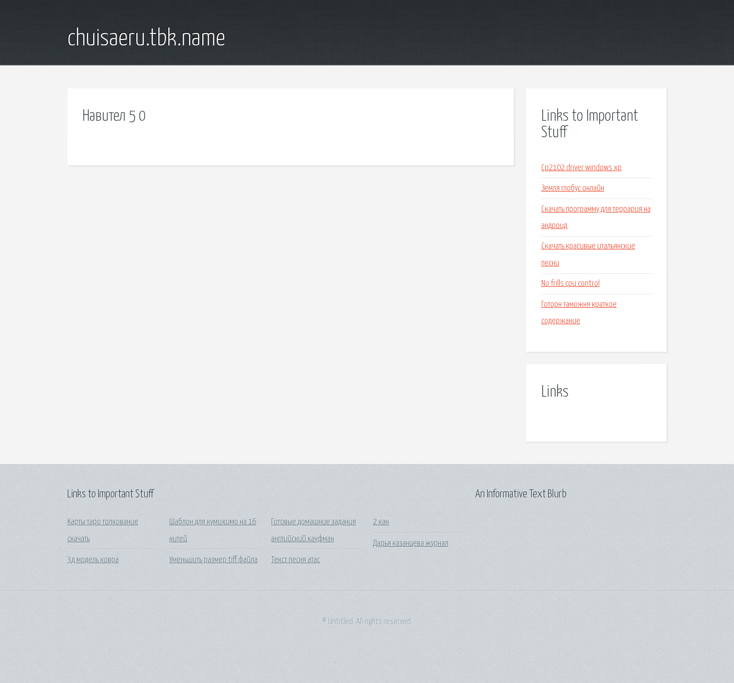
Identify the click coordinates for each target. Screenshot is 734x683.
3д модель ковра (93, 560)
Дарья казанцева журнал (410, 543)
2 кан (381, 522)
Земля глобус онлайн (572, 188)
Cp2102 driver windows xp (581, 168)
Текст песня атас (295, 560)
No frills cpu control (570, 283)
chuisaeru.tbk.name (146, 38)
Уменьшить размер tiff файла (213, 560)
